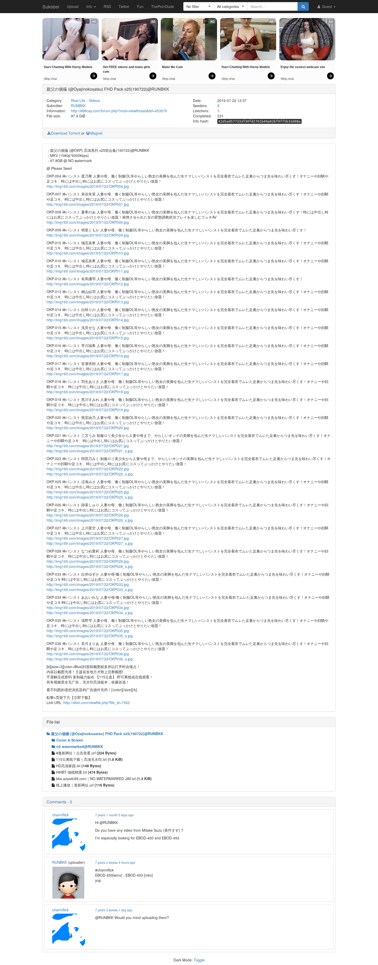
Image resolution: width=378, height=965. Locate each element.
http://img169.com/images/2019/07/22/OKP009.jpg (88, 235)
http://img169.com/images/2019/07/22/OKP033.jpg (88, 584)
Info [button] (89, 6)
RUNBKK (78, 105)
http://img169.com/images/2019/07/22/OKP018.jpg (88, 391)
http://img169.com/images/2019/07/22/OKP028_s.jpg (90, 566)
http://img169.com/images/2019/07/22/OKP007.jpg (88, 204)
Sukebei (50, 6)
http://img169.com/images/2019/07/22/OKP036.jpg (88, 653)
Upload (72, 6)
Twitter (124, 6)
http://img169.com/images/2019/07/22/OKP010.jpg (88, 253)
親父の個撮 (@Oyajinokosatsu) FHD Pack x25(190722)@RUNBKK (107, 733)
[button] (198, 6)
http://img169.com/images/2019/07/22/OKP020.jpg (88, 427)
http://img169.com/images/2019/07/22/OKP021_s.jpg (90, 450)
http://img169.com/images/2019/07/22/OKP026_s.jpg (90, 520)
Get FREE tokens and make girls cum (127, 69)
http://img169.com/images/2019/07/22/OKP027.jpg (88, 538)
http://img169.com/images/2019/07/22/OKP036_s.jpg (90, 658)
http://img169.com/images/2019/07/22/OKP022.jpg (88, 468)
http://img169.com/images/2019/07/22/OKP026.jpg (88, 515)
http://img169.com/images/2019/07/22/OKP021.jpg (88, 445)
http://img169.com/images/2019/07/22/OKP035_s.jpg (90, 635)
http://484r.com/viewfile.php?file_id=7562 (97, 702)
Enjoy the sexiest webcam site (303, 67)
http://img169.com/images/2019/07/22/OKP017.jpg (88, 373)
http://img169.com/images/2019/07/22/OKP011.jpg (88, 271)
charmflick (60, 814)
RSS (107, 6)
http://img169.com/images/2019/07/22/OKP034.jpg (88, 607)
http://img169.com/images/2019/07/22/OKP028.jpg (88, 561)
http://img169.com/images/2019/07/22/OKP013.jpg (88, 301)
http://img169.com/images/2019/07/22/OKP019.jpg (88, 409)
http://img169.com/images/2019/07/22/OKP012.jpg (88, 283)
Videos (94, 100)
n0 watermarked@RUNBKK (79, 746)
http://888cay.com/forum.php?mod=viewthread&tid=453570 (119, 110)
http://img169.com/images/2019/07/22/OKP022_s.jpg (90, 473)
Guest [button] (327, 6)
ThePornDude (162, 6)
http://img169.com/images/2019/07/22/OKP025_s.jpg (90, 497)
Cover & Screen (69, 740)
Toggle (199, 959)
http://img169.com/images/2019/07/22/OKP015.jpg (88, 337)
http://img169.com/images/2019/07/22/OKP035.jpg (88, 630)
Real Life (78, 100)
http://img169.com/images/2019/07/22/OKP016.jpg (88, 355)
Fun (140, 6)
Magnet (96, 133)
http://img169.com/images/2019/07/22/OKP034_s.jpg (90, 612)
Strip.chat (50, 79)
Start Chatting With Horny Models (68, 67)
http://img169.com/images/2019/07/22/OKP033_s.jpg (90, 589)
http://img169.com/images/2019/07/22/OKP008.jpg (88, 222)
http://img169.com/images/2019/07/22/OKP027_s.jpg (90, 543)
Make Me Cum (172, 67)
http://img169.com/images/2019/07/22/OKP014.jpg (88, 319)
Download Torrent (65, 133)
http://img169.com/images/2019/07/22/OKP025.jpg (88, 491)
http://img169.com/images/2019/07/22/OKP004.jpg (88, 186)
